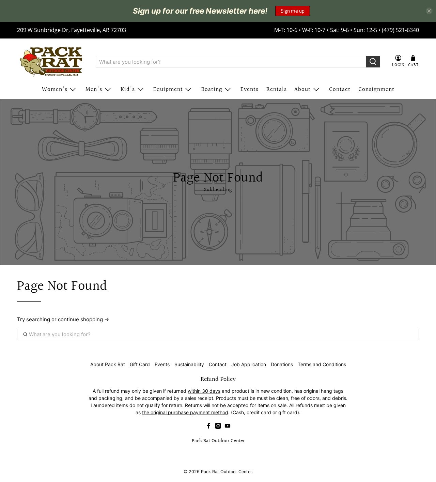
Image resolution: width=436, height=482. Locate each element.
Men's (93, 89)
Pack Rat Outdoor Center (226, 471)
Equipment (168, 89)
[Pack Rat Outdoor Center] (51, 61)
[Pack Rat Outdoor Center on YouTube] (227, 427)
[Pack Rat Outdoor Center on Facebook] (208, 427)
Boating (211, 89)
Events (249, 89)
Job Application (248, 364)
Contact (340, 89)
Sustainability (189, 364)
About (302, 89)
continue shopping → (83, 319)
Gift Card (140, 364)
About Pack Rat (107, 364)
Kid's (128, 89)
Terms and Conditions (322, 364)
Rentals (276, 89)
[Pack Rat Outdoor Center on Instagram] (218, 427)
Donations (282, 364)
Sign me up (293, 11)
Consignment (376, 89)
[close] (429, 10)
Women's (54, 89)
